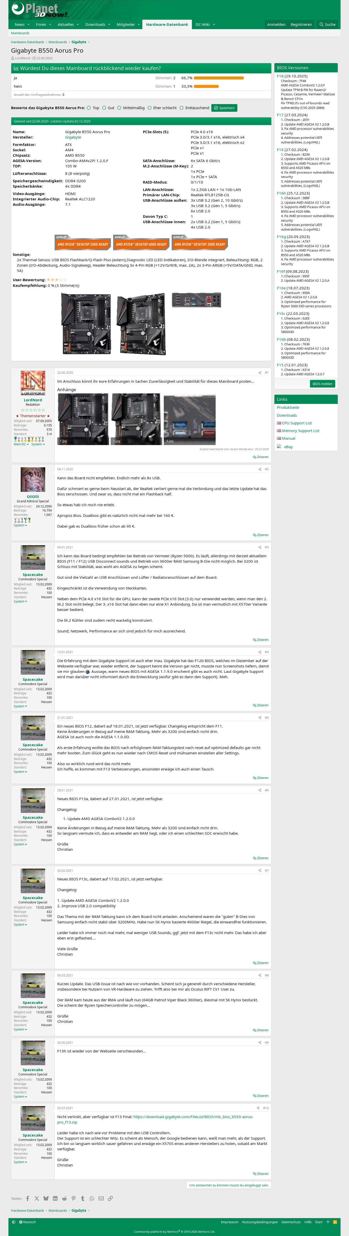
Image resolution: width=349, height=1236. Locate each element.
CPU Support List (297, 422)
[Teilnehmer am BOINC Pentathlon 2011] (19, 439)
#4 (267, 652)
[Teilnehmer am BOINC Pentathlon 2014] (29, 439)
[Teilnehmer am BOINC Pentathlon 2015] (32, 439)
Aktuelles (66, 24)
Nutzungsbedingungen (260, 1222)
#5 (267, 718)
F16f (281, 271)
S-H (49, 434)
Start (318, 1222)
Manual (288, 438)
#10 (266, 1108)
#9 (267, 1042)
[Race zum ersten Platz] (15, 439)
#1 (267, 372)
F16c (281, 313)
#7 (267, 870)
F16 (280, 149)
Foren (41, 24)
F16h (281, 193)
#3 (267, 547)
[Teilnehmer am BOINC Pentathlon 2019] (39, 439)
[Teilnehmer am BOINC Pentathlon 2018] (43, 439)
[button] (28, 24)
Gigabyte (73, 137)
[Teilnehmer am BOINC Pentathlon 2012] (22, 439)
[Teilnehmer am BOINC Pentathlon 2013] (25, 439)
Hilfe (308, 1222)
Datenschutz (291, 1222)
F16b (281, 339)
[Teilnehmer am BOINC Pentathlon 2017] (19, 520)
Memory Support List (300, 430)
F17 (280, 114)
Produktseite (288, 407)
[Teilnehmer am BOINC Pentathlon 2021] (29, 520)
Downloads (95, 24)
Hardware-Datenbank (167, 24)
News (20, 24)
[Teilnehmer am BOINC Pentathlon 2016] (36, 439)
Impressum (229, 1222)
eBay (288, 446)
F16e (281, 287)
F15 (280, 364)
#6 (267, 790)
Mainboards (20, 33)
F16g (281, 236)
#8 (267, 975)
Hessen (46, 597)
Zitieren (263, 457)
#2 (267, 469)
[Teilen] (260, 373)
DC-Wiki (203, 24)
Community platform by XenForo (174, 1231)
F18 (280, 75)
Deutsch (29, 1222)
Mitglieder (126, 24)
